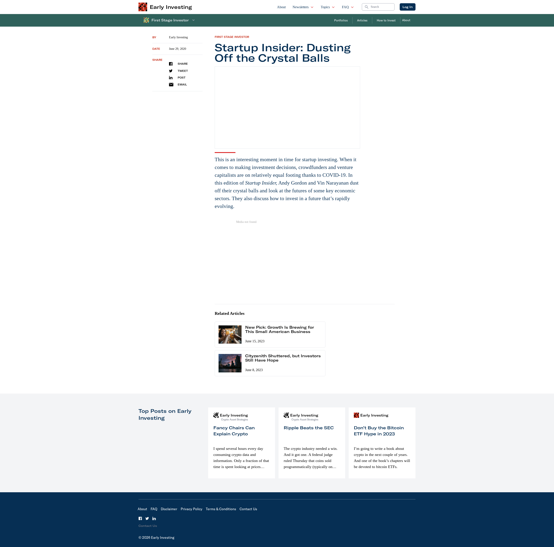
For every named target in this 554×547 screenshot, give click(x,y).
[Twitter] (147, 518)
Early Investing (178, 37)
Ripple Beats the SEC (309, 427)
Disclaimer (169, 509)
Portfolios (341, 20)
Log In (408, 7)
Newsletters (301, 7)
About (281, 7)
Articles (362, 20)
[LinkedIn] (154, 518)
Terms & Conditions (221, 509)
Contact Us (248, 509)
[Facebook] (140, 518)
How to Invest (386, 20)
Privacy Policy (191, 509)
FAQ (345, 7)
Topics (325, 7)
